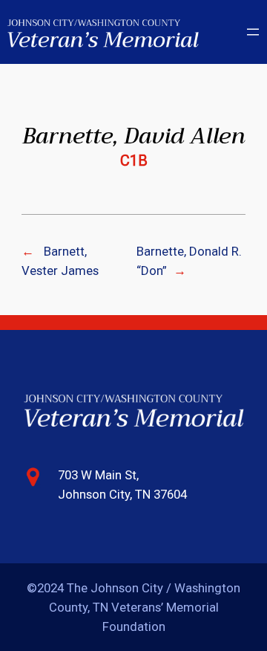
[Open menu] (253, 32)
